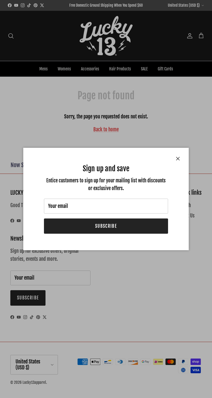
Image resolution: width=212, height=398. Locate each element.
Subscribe (106, 226)
